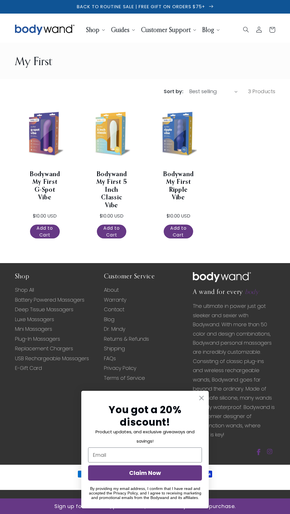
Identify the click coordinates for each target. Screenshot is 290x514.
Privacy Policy (120, 368)
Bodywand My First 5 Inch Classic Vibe (111, 190)
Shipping (114, 348)
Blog (109, 319)
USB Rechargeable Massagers (52, 358)
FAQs (110, 358)
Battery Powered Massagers (49, 299)
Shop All (24, 290)
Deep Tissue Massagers (44, 309)
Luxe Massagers (34, 319)
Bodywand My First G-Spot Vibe (45, 186)
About (111, 290)
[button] (94, 29)
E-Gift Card (28, 368)
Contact (114, 309)
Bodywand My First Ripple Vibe (178, 186)
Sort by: (173, 91)
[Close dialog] (201, 398)
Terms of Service (124, 377)
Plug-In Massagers (37, 338)
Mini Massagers (33, 328)
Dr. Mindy (114, 328)
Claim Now (145, 473)
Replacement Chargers (44, 348)
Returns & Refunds (126, 338)
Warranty (115, 299)
